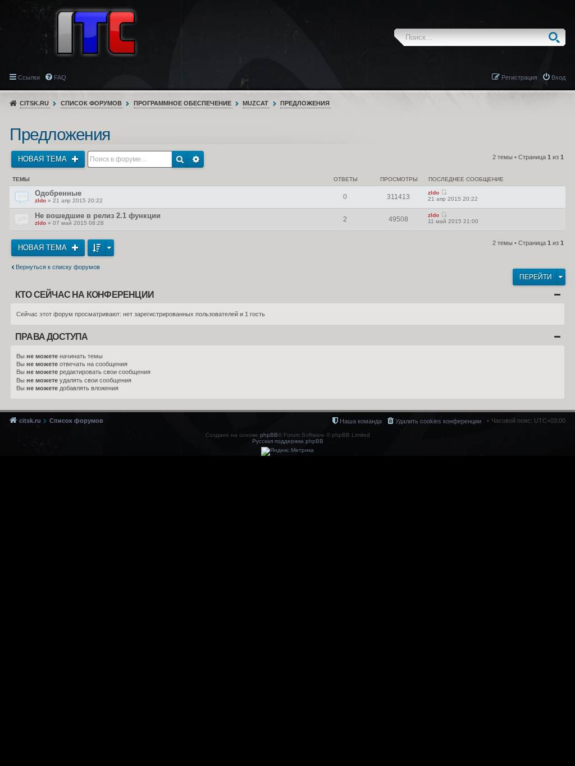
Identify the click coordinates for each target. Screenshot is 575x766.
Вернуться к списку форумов (58, 267)
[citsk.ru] (96, 31)
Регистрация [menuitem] (519, 77)
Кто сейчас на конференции (84, 294)
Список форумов (91, 103)
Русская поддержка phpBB (287, 441)
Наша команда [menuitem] (361, 421)
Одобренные (58, 193)
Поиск (556, 37)
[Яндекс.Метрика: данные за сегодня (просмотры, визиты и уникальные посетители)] (287, 451)
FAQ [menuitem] (60, 77)
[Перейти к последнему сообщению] (444, 193)
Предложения (305, 103)
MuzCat (255, 103)
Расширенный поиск (196, 159)
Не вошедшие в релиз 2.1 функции (98, 215)
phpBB (269, 435)
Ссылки (29, 77)
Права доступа (51, 337)
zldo (40, 200)
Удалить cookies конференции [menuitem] (438, 421)
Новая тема (43, 159)
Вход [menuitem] (558, 77)
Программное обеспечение (182, 103)
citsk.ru (34, 103)
